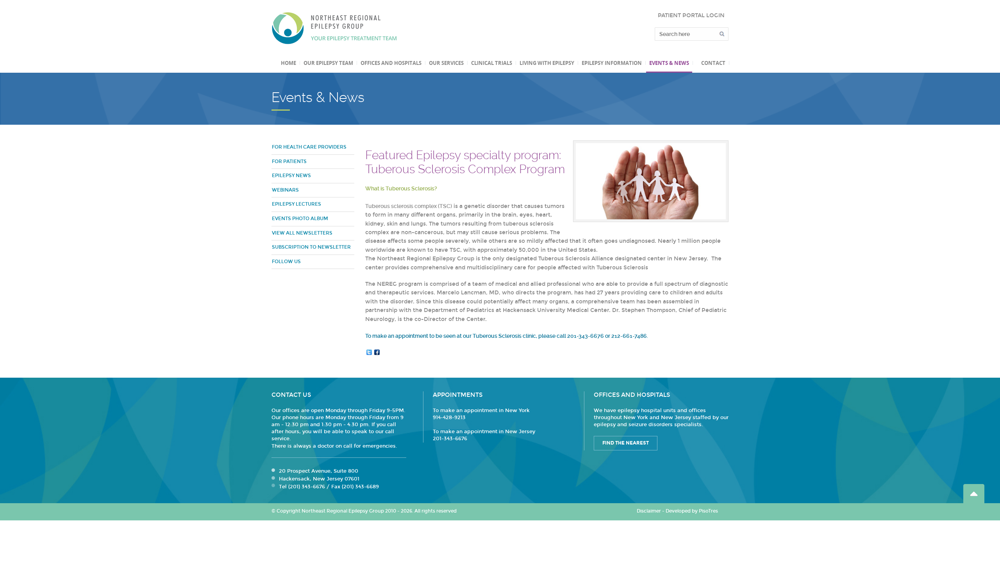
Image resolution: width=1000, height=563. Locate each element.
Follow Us (286, 261)
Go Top (973, 493)
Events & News (669, 62)
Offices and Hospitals (391, 62)
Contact (713, 62)
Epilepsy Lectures (296, 204)
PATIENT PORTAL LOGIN (691, 15)
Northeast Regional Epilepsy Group (334, 28)
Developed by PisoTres (692, 511)
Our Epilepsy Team (328, 62)
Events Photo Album (300, 218)
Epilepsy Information (612, 62)
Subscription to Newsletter (311, 247)
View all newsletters (302, 233)
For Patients (289, 161)
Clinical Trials (491, 62)
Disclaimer (649, 511)
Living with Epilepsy (547, 62)
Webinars (285, 190)
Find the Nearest (625, 443)
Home (288, 62)
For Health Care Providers (309, 147)
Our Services (446, 62)
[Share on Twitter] (369, 352)
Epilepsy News (291, 175)
